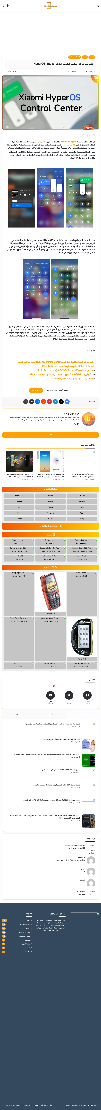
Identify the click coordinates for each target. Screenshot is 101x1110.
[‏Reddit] (43, 401)
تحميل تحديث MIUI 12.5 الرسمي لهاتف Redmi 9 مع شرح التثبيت (57, 785)
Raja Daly (81, 891)
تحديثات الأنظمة (75, 57)
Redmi (50, 507)
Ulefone (19, 519)
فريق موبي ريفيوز (71, 413)
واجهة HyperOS (68, 142)
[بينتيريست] (49, 401)
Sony (82, 519)
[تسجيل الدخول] (7, 7)
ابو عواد (82, 869)
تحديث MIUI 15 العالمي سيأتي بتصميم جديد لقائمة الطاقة (68, 366)
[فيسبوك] (67, 401)
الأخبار (85, 57)
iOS (28, 948)
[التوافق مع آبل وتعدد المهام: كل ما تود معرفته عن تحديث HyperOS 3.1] (81, 461)
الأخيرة (51, 715)
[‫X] (61, 401)
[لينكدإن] (55, 401)
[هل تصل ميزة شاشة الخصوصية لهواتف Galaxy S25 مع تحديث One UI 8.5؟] (19, 461)
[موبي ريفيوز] (50, 6)
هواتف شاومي (69, 145)
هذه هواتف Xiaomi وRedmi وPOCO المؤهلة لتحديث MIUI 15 (65, 370)
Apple (82, 513)
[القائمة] (98, 7)
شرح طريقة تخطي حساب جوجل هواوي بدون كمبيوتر (62, 739)
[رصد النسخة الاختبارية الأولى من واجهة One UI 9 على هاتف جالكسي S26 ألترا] (50, 461)
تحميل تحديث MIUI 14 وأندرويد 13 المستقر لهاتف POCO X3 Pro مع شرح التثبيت (51, 800)
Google (19, 502)
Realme (82, 502)
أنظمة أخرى (26, 944)
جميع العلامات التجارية (49, 526)
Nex (82, 507)
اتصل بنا (5, 1106)
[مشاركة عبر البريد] (31, 401)
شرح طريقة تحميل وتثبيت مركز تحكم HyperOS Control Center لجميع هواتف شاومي (55, 362)
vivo (18, 507)
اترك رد (50, 434)
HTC (19, 513)
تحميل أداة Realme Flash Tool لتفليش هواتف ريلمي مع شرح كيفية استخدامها (52, 724)
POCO (82, 496)
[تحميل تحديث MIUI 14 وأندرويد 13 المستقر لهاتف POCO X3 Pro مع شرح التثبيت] (88, 806)
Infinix (50, 502)
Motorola (50, 513)
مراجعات (27, 952)
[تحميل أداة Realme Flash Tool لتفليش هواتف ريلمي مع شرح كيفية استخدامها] (88, 729)
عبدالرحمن (81, 858)
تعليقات (19, 715)
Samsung (19, 496)
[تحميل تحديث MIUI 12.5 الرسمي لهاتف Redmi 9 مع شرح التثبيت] (88, 790)
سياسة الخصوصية (26, 1106)
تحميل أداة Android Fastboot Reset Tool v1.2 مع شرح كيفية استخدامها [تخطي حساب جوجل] (47, 754)
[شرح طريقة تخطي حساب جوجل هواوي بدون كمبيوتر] (88, 745)
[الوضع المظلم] (3, 7)
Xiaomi (50, 496)
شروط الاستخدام (14, 1106)
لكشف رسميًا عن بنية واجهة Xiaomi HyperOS (73, 378)
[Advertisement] (50, 32)
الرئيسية (36, 1106)
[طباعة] (25, 401)
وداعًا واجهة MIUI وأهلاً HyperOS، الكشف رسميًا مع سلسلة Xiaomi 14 (62, 374)
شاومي (43, 142)
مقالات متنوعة (25, 924)
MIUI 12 (35, 329)
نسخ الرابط (36, 390)
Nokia (50, 519)
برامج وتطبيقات (24, 936)
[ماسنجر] (37, 401)
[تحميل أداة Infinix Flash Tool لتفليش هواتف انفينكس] (88, 775)
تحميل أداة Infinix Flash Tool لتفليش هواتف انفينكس (61, 770)
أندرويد (92, 57)
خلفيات (27, 940)
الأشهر (83, 715)
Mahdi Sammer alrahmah (75, 845)
